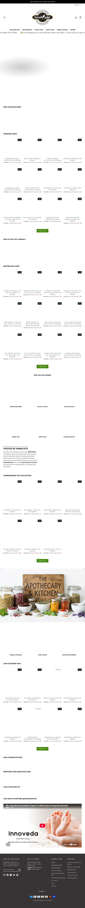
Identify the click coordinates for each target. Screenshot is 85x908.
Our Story (54, 880)
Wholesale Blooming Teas (57, 874)
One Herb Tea (27, 30)
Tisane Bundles (56, 868)
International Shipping (58, 878)
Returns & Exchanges (73, 867)
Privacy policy (71, 872)
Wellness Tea (15, 30)
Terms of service (72, 875)
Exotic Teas (50, 30)
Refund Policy (71, 869)
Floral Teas (38, 30)
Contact (53, 886)
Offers (72, 30)
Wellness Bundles (56, 865)
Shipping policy (72, 878)
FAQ (52, 883)
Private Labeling (56, 870)
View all (42, 230)
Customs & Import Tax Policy (74, 863)
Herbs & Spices (62, 30)
